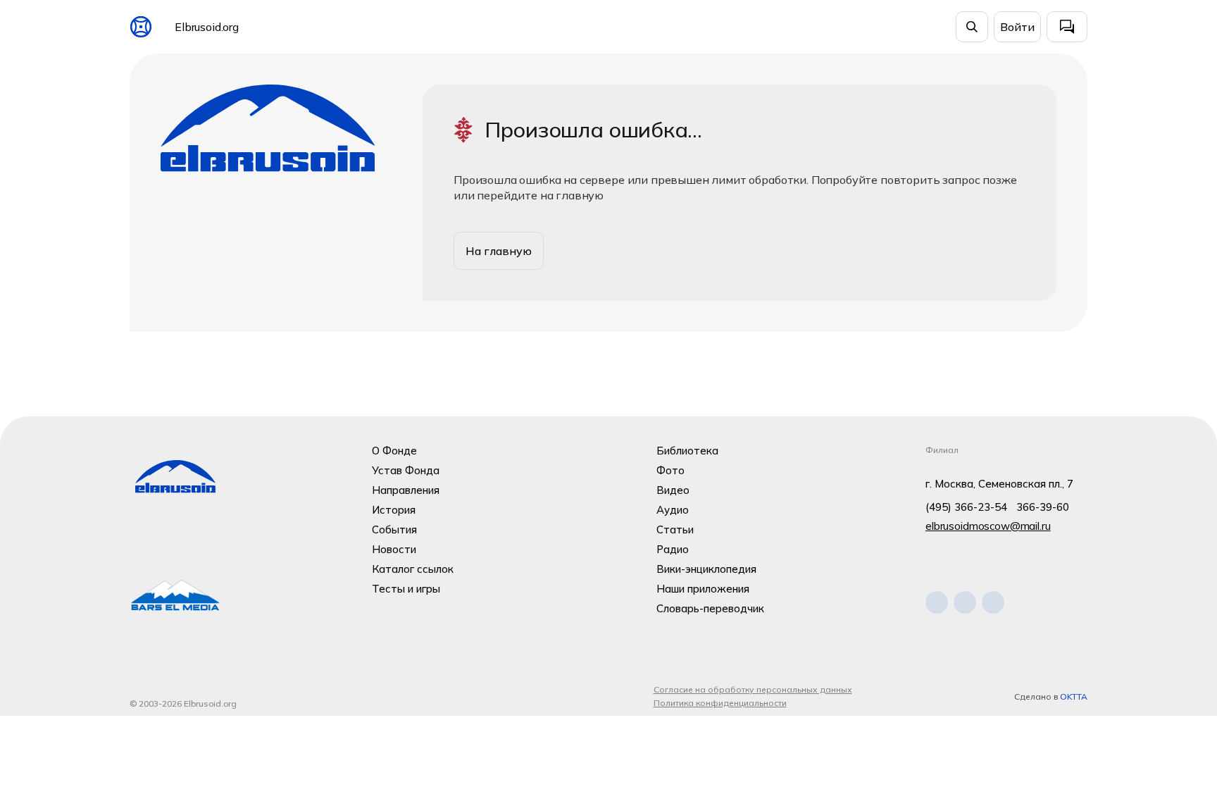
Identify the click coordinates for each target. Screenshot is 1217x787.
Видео (672, 490)
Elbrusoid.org (207, 26)
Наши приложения (702, 588)
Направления (405, 490)
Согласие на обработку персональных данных (753, 689)
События (394, 529)
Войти (1017, 27)
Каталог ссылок (413, 569)
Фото (670, 470)
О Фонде (394, 450)
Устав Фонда (405, 470)
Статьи (675, 529)
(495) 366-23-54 (966, 507)
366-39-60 (1042, 507)
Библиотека (687, 450)
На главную (499, 251)
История (394, 509)
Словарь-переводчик (710, 608)
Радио (672, 549)
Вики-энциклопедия (706, 569)
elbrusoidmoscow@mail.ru (988, 526)
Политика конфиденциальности (720, 703)
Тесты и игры (406, 588)
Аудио (672, 509)
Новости (394, 549)
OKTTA (1073, 696)
